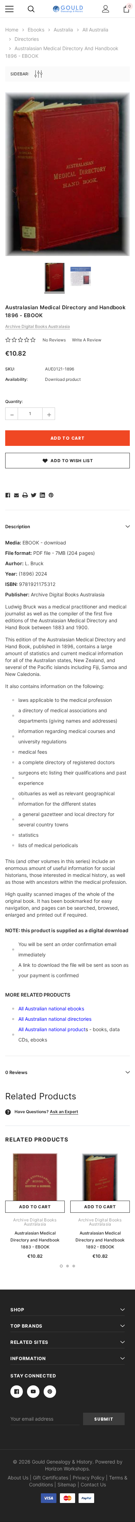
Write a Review (86, 339)
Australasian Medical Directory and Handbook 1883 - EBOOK (35, 1239)
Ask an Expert (64, 1111)
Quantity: (14, 401)
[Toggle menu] (9, 9)
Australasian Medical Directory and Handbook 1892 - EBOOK (100, 1239)
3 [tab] (73, 1266)
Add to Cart (35, 1206)
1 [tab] (61, 1266)
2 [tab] (67, 1266)
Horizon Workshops (67, 1468)
